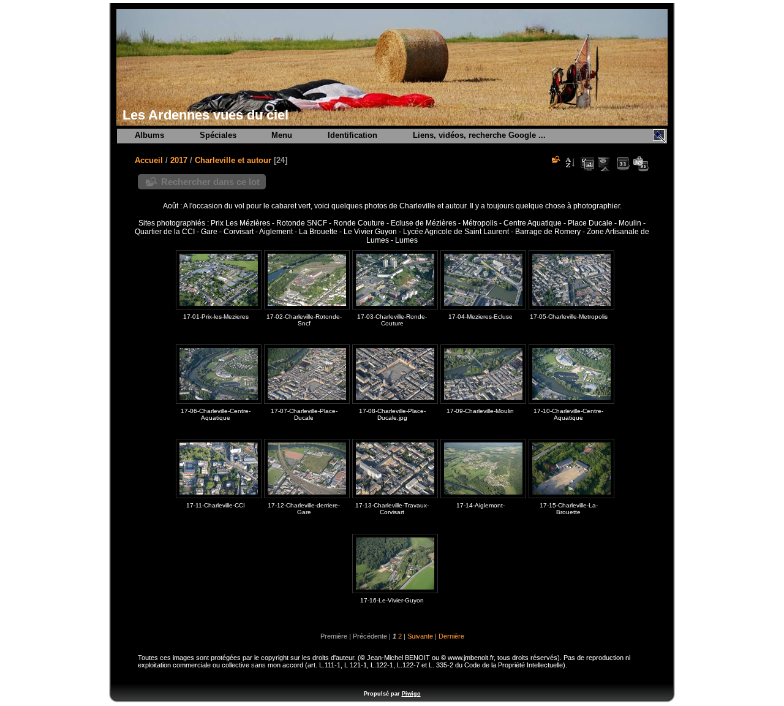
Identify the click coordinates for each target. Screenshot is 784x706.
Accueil (149, 160)
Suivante (420, 636)
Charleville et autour (233, 160)
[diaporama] (605, 164)
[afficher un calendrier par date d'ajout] (623, 164)
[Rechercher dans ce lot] (555, 159)
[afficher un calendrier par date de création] (641, 164)
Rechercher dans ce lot (210, 181)
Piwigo (411, 694)
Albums (149, 135)
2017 (178, 160)
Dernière (451, 636)
